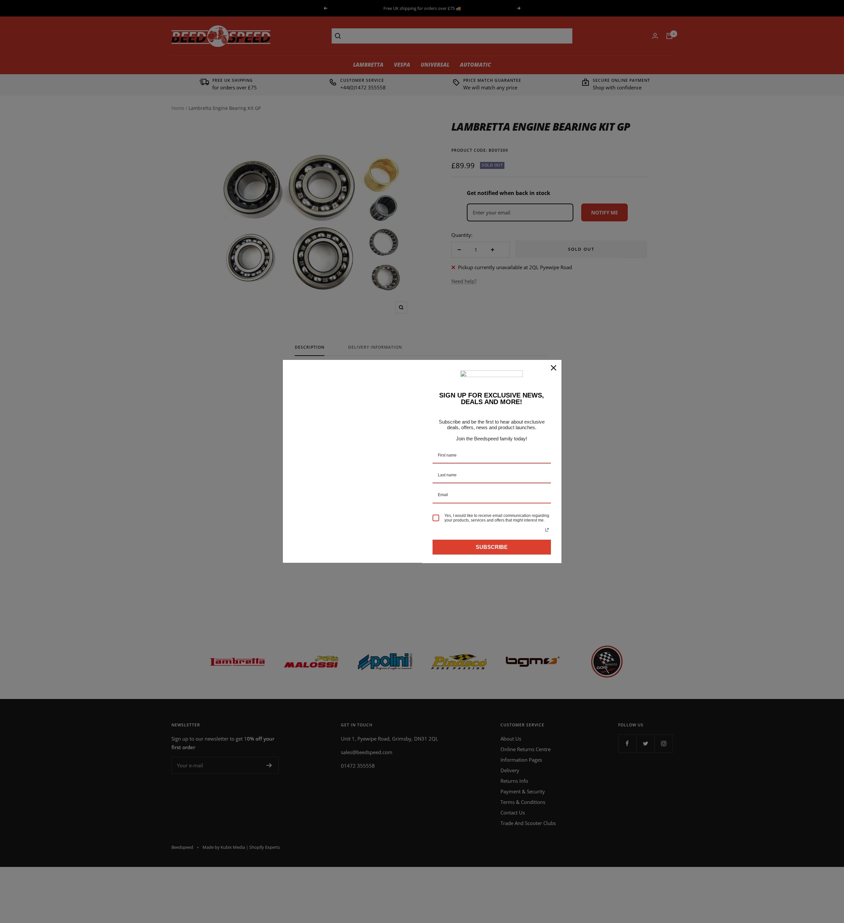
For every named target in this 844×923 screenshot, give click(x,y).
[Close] (553, 368)
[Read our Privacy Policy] (547, 530)
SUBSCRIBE (492, 547)
